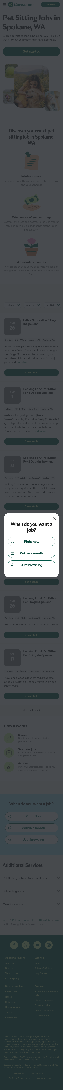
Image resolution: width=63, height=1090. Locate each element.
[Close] (54, 518)
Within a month (31, 553)
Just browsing (31, 565)
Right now (31, 541)
